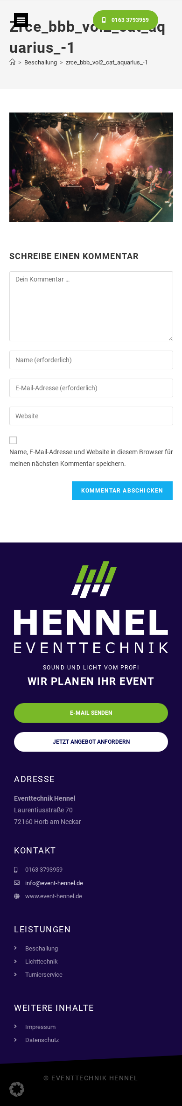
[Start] (12, 62)
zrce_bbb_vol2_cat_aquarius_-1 (107, 62)
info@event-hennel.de (54, 883)
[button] (21, 20)
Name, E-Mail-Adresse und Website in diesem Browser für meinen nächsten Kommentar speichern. (91, 457)
